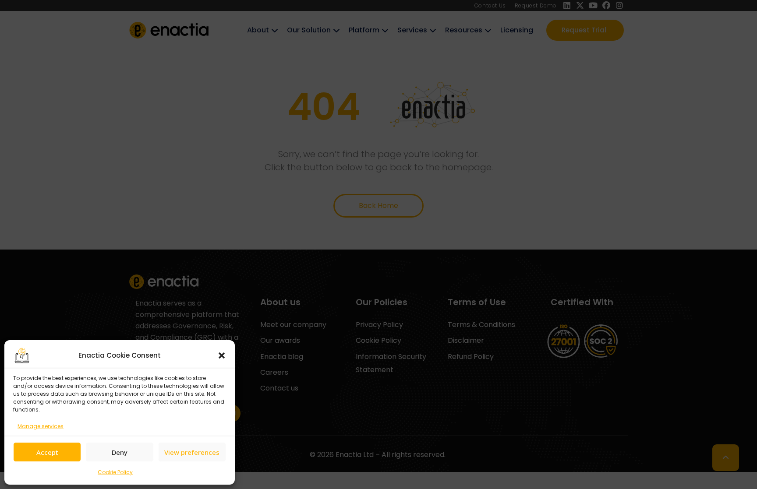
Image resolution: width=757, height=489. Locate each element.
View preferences (191, 452)
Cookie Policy (115, 472)
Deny (119, 452)
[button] (221, 355)
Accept (47, 452)
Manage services (41, 426)
